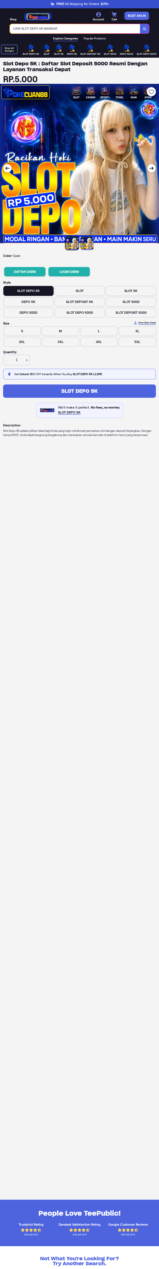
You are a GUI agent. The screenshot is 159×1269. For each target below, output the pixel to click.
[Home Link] (37, 16)
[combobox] (75, 28)
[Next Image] (151, 168)
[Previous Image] (7, 168)
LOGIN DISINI (69, 271)
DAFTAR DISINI (25, 271)
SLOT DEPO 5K (79, 391)
